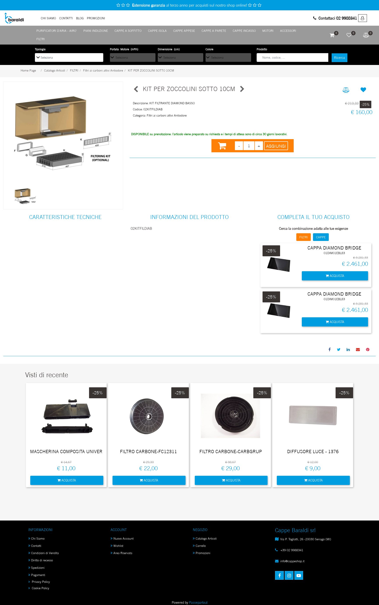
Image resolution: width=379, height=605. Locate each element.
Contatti (66, 18)
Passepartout (198, 602)
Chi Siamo (48, 18)
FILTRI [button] (303, 237)
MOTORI (268, 30)
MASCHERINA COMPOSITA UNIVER (66, 451)
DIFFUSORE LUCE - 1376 (313, 451)
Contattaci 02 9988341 (337, 18)
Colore (209, 49)
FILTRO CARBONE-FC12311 (148, 451)
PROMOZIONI (96, 18)
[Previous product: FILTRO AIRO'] (136, 89)
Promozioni (203, 553)
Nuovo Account (123, 538)
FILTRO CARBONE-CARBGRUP (230, 451)
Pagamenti (38, 575)
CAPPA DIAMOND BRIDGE (334, 248)
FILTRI (40, 39)
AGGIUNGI (276, 146)
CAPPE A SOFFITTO (127, 30)
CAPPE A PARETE (214, 30)
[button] (339, 57)
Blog (80, 18)
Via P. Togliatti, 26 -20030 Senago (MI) (305, 539)
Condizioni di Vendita (45, 553)
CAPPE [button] (321, 237)
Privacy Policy (40, 581)
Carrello (201, 546)
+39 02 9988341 (291, 550)
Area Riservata (122, 553)
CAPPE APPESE (184, 30)
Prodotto (262, 49)
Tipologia (40, 49)
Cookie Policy (40, 588)
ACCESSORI (288, 30)
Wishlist (118, 546)
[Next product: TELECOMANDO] (241, 89)
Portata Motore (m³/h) (124, 49)
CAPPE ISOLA (157, 30)
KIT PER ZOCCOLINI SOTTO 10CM (151, 70)
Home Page (28, 70)
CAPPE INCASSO (244, 30)
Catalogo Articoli (54, 70)
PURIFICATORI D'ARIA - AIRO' (56, 30)
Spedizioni (38, 567)
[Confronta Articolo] (346, 90)
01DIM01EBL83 (334, 253)
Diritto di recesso (42, 560)
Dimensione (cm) (169, 49)
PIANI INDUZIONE (95, 30)
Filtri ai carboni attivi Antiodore (103, 70)
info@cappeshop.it (292, 561)
